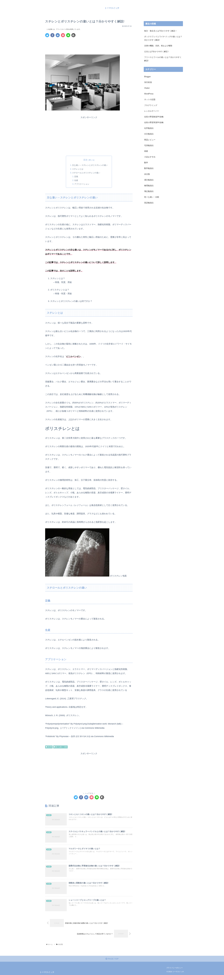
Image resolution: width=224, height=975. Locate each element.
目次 (85, 160)
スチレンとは (77, 169)
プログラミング (150, 105)
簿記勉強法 (149, 191)
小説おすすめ (149, 157)
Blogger (147, 76)
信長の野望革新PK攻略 (154, 122)
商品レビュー (149, 140)
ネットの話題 (149, 99)
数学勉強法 (149, 168)
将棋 (146, 151)
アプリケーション (81, 184)
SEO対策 (148, 82)
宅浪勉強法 (149, 145)
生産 (76, 180)
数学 (146, 162)
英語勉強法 (149, 203)
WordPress (148, 94)
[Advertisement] (89, 45)
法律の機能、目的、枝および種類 (158, 46)
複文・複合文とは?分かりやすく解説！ (160, 31)
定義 (76, 176)
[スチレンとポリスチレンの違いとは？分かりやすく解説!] (58, 35)
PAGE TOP (113, 959)
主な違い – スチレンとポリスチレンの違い (90, 165)
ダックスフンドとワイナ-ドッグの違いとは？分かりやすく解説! (163, 38)
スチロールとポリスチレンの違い (86, 173)
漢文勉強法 (149, 180)
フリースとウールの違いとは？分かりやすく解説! (163, 59)
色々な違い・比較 (61, 747)
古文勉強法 (149, 134)
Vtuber (147, 88)
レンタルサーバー (151, 111)
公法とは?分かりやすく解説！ (157, 51)
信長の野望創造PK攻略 (154, 117)
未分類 (50, 747)
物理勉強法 (149, 185)
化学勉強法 (149, 128)
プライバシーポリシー (174, 968)
